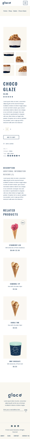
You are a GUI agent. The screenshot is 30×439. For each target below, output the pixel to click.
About (2, 436)
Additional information (14, 171)
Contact (16, 436)
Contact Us (25, 436)
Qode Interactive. (15, 430)
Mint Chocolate (15, 361)
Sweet (12, 153)
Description (9, 168)
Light (8, 153)
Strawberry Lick (15, 245)
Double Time (15, 323)
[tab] (9, 168)
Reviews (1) (8, 174)
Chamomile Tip (15, 284)
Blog (9, 436)
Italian (10, 151)
